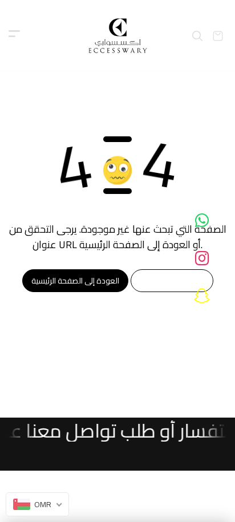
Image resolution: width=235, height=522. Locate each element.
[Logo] (118, 35)
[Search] (197, 35)
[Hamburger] (14, 36)
